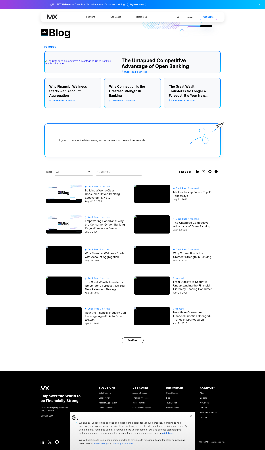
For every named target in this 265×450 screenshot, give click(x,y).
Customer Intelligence (141, 408)
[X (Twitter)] (50, 442)
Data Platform (105, 393)
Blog (168, 398)
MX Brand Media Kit (208, 413)
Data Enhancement (107, 408)
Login (189, 17)
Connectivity (104, 398)
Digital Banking (138, 403)
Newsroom (204, 403)
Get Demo (208, 17)
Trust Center (171, 403)
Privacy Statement (123, 443)
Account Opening (139, 393)
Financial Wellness (140, 398)
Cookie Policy (100, 443)
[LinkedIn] (42, 442)
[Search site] (178, 17)
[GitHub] (57, 442)
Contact (203, 418)
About (202, 393)
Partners (203, 408)
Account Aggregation (108, 403)
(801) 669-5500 (46, 416)
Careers (203, 398)
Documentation (172, 408)
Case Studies (172, 393)
